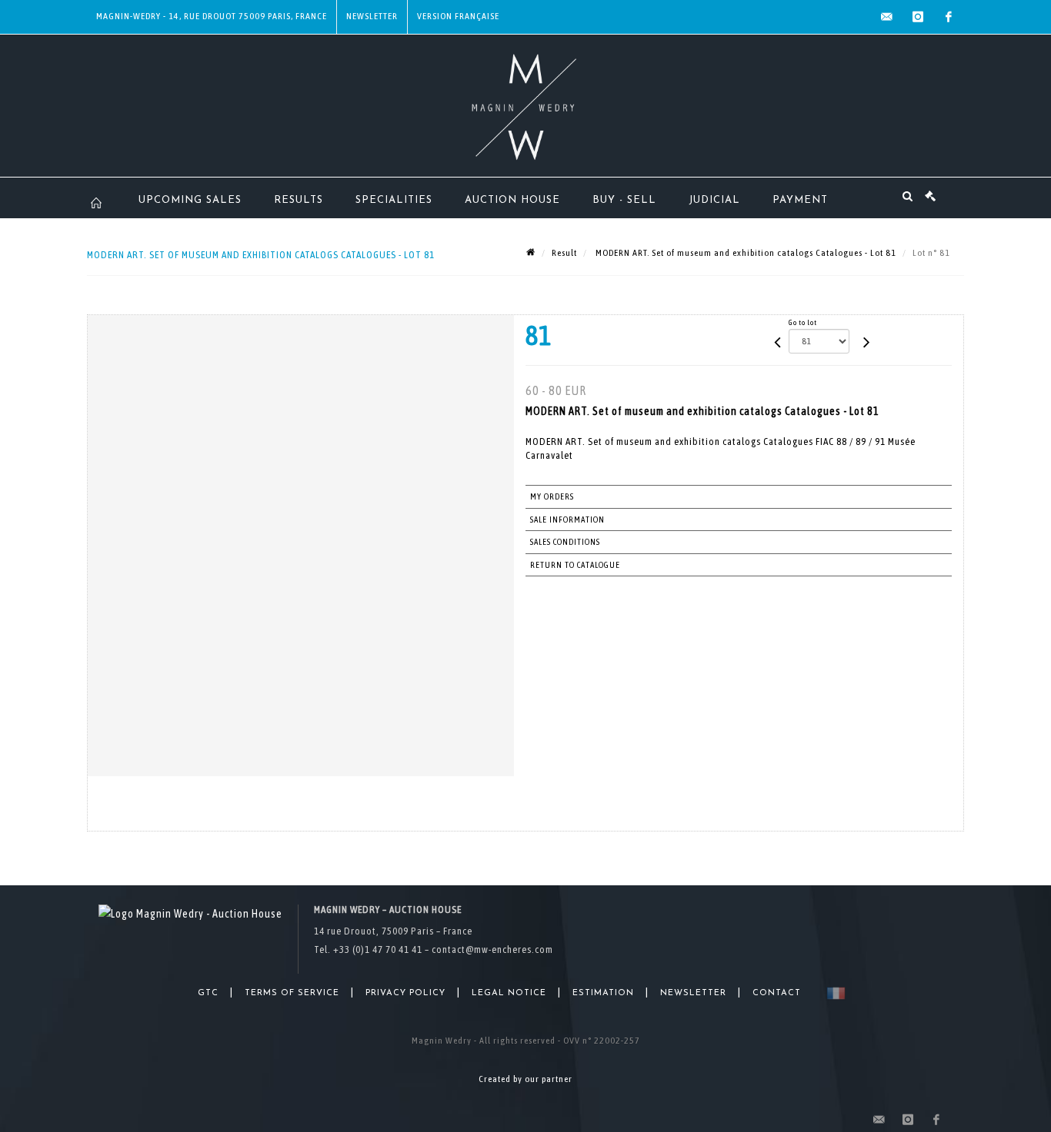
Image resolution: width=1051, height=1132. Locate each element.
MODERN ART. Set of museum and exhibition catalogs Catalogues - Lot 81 (744, 252)
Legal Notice (509, 993)
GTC (208, 993)
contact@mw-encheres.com (492, 949)
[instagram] (918, 17)
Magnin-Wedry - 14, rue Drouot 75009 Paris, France (211, 16)
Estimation (603, 993)
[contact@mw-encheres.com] (887, 17)
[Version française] (833, 993)
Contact (776, 993)
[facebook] (948, 17)
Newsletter (372, 16)
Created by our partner (525, 1079)
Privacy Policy (405, 993)
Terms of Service (292, 993)
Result (564, 252)
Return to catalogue (575, 564)
